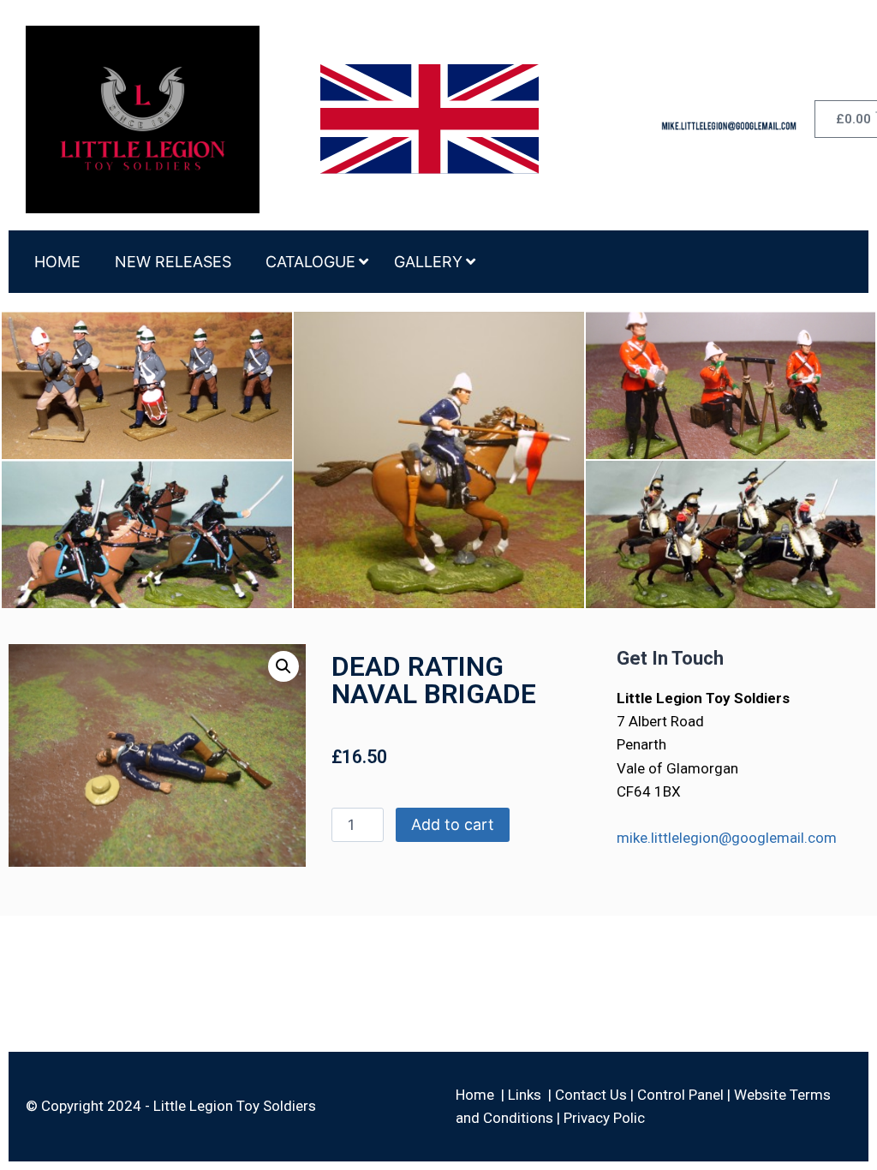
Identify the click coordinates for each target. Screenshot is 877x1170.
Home (475, 1094)
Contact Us (591, 1094)
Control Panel (680, 1094)
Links (524, 1094)
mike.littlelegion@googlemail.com (727, 837)
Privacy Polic (604, 1117)
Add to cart (452, 824)
